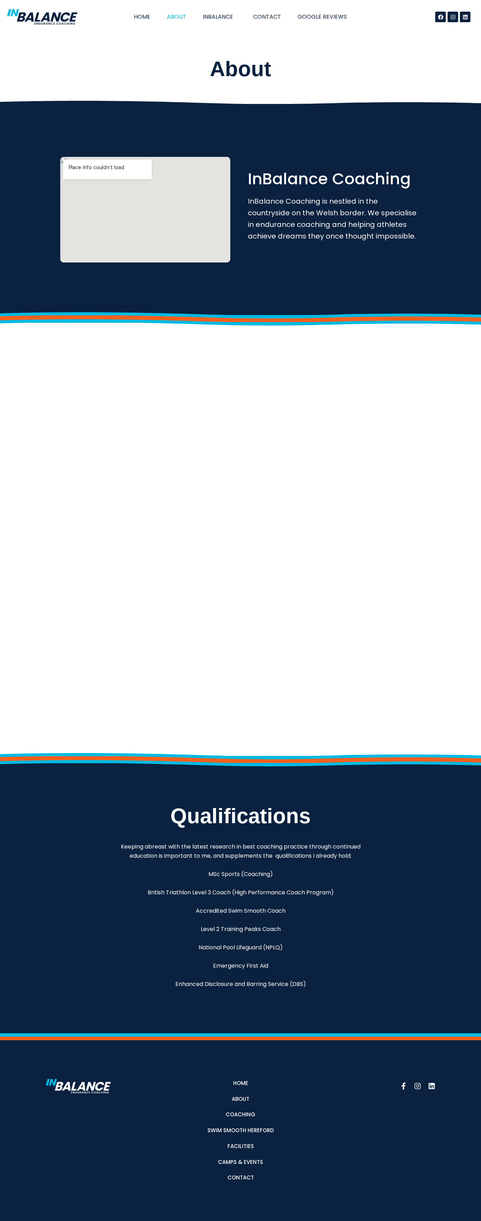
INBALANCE (218, 17)
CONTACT (267, 17)
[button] (220, 17)
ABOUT (176, 17)
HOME (142, 17)
